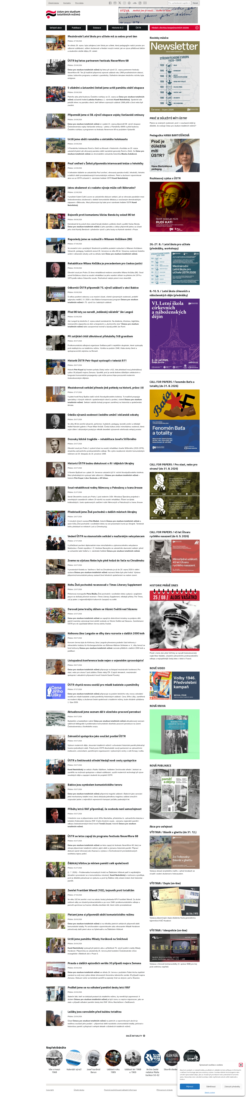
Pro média (79, 3)
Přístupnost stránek (165, 1090)
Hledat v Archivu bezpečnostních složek (170, 27)
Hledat (195, 2)
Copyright (50, 1090)
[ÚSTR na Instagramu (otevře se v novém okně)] (124, 3)
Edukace (97, 27)
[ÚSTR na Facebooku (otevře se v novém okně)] (110, 3)
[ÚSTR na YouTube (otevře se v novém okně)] (115, 3)
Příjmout (189, 1086)
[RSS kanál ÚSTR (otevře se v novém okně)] (140, 3)
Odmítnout (211, 1086)
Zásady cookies (210, 1092)
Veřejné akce (56, 27)
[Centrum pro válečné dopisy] (158, 22)
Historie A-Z (117, 27)
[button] (241, 1065)
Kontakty (67, 3)
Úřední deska (53, 3)
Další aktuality (134, 1035)
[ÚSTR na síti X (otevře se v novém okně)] (119, 3)
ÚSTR (138, 27)
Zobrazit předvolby (232, 1086)
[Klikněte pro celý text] (175, 111)
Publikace (76, 27)
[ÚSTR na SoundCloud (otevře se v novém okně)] (135, 3)
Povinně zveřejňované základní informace (120, 1090)
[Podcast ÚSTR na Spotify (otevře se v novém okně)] (129, 3)
